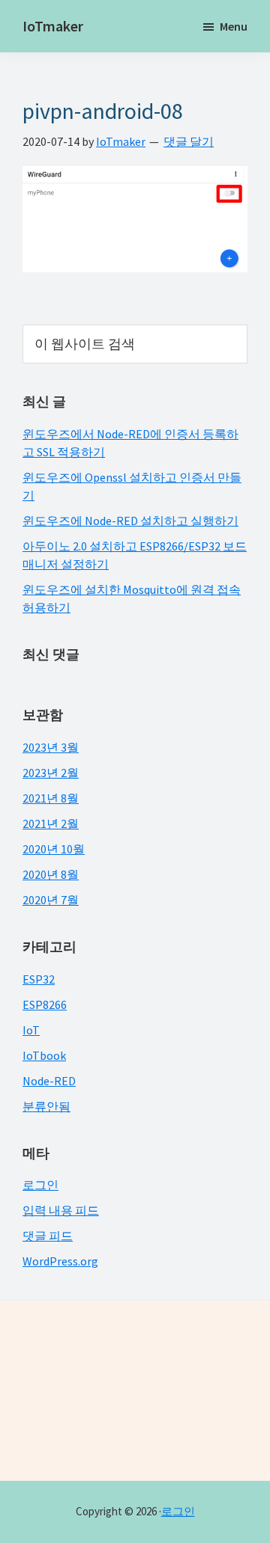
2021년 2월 (50, 823)
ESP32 (38, 979)
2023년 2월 (50, 772)
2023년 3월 (50, 747)
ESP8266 (44, 1004)
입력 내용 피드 (60, 1210)
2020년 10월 (53, 848)
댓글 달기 (189, 141)
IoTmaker (52, 25)
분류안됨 (46, 1106)
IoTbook (44, 1055)
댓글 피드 (47, 1235)
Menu (234, 26)
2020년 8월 (50, 874)
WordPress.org (60, 1261)
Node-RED (49, 1080)
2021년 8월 (50, 798)
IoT (31, 1029)
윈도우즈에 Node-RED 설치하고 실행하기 (130, 520)
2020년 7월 (50, 899)
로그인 (40, 1184)
